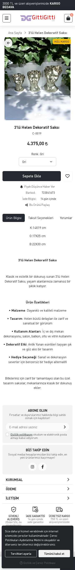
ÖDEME (11, 489)
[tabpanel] (37, 309)
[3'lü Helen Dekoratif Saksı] (37, 78)
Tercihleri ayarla (21, 553)
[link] (32, 467)
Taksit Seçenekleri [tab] (40, 218)
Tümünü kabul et (54, 553)
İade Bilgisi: (29, 198)
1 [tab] (35, 114)
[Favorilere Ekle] (67, 176)
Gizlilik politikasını (21, 434)
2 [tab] (39, 114)
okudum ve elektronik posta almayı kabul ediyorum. (38, 436)
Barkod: (31, 192)
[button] (6, 18)
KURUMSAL (14, 480)
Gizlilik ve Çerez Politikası (39, 563)
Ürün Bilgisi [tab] (13, 218)
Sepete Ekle (31, 176)
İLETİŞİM (12, 498)
